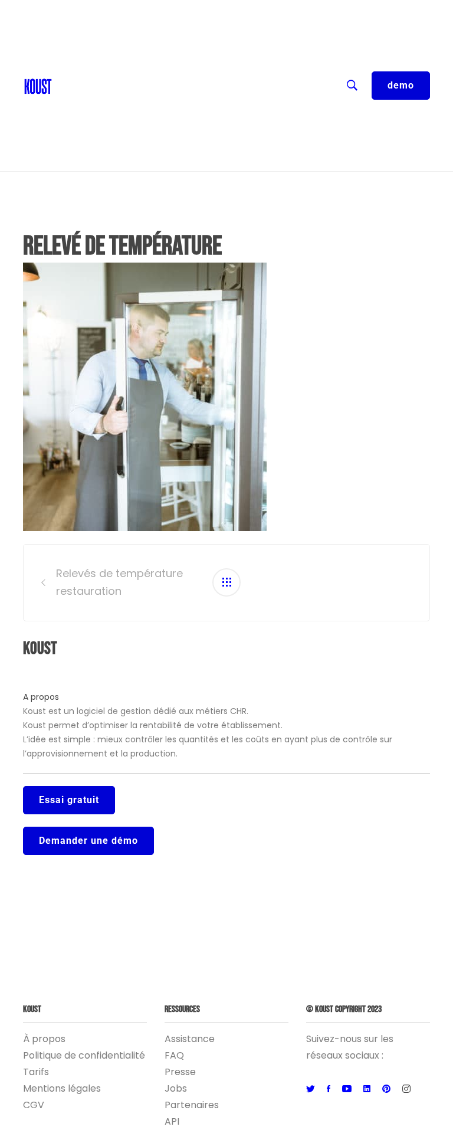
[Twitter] (310, 1089)
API (172, 1121)
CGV (33, 1105)
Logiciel (75, 130)
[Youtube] (346, 1089)
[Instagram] (406, 1089)
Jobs (176, 1088)
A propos (41, 697)
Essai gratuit (69, 799)
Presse (180, 1072)
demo (401, 85)
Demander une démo (88, 840)
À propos (44, 1039)
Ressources (84, 83)
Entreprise (82, 106)
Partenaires (192, 1105)
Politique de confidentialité (84, 1055)
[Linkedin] (367, 1089)
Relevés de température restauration (119, 582)
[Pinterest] (386, 1089)
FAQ (174, 1055)
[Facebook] (328, 1089)
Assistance (190, 1039)
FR (63, 12)
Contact (77, 35)
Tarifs (36, 1072)
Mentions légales (62, 1088)
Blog (68, 59)
